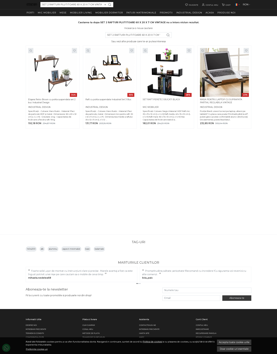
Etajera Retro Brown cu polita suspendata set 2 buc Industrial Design (51, 101)
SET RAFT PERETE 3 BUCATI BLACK (161, 99)
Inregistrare (202, 329)
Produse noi (226, 12)
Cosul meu (87, 329)
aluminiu (53, 249)
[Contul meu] (210, 4)
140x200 (31, 249)
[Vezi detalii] (30, 50)
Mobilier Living (81, 12)
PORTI (30, 12)
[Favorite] (192, 4)
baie (87, 249)
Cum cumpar (88, 325)
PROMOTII (166, 12)
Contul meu (202, 325)
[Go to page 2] (138, 283)
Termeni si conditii (35, 333)
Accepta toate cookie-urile (234, 342)
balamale (99, 249)
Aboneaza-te (236, 298)
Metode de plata (91, 333)
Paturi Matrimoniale (141, 12)
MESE (63, 12)
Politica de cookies (152, 341)
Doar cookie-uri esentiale (234, 349)
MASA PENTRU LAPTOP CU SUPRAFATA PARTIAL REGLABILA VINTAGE (221, 101)
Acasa (210, 12)
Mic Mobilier (47, 12)
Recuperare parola (206, 333)
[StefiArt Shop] (32, 4)
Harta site (144, 333)
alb (42, 249)
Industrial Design (189, 12)
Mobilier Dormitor (109, 12)
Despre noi (31, 325)
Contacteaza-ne (147, 325)
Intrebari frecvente (36, 329)
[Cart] (226, 4)
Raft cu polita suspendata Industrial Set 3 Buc (108, 99)
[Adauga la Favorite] (74, 50)
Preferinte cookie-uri (37, 349)
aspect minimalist (71, 249)
